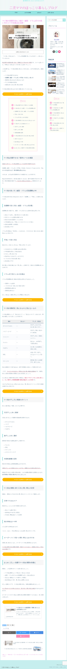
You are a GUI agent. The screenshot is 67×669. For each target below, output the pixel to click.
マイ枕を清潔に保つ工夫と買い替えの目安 (24, 135)
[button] (23, 636)
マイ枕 (10, 625)
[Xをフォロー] (54, 51)
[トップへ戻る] (63, 665)
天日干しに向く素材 (19, 126)
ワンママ (56, 39)
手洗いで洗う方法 (19, 114)
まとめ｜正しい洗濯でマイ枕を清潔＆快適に (24, 147)
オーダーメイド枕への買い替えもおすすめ (24, 144)
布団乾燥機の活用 (19, 132)
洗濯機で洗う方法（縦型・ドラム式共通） (24, 111)
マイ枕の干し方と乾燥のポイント (22, 123)
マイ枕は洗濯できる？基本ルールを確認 (23, 105)
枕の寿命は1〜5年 (19, 141)
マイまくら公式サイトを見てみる (23, 94)
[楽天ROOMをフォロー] (59, 51)
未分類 (5, 625)
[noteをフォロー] (56, 51)
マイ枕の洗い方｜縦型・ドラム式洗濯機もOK (24, 108)
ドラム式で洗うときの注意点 (21, 117)
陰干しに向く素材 (19, 129)
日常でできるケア (19, 138)
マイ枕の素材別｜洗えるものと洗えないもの (24, 120)
